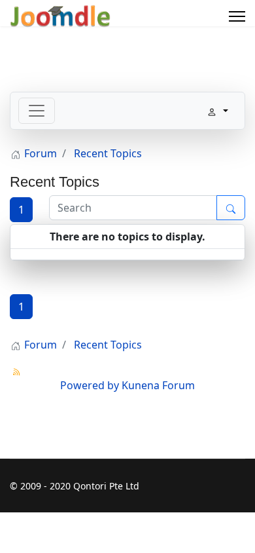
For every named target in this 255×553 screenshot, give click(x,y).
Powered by (89, 385)
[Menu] (237, 16)
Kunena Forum (158, 385)
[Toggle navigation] (36, 111)
